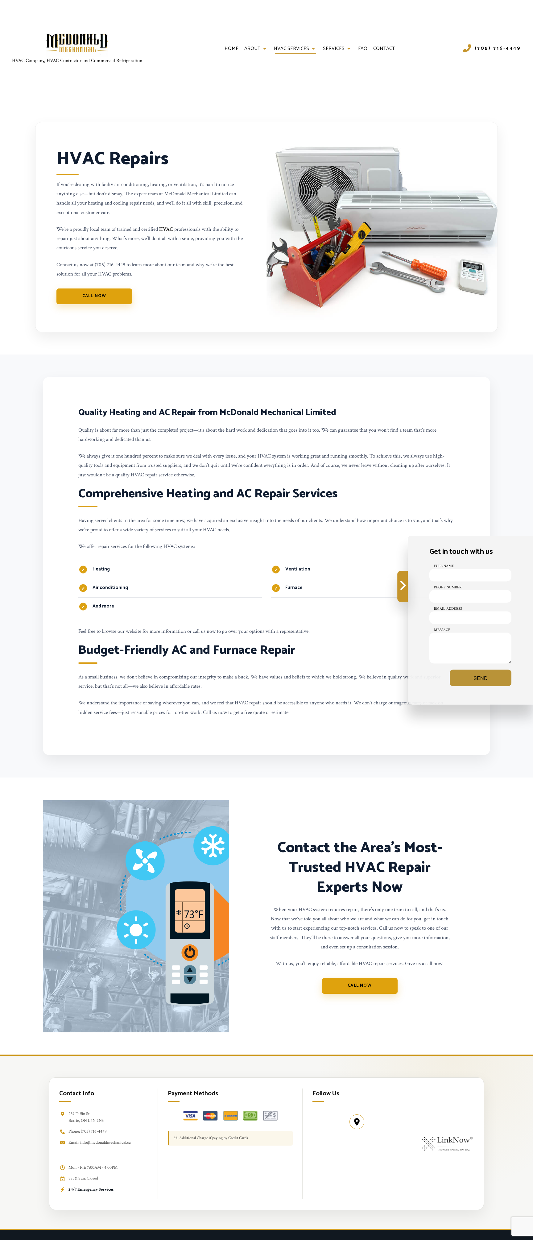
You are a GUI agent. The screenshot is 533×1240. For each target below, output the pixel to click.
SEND (480, 677)
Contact (384, 48)
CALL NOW (94, 296)
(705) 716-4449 (498, 48)
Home (231, 48)
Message (442, 629)
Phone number (448, 587)
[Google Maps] (356, 1121)
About (252, 48)
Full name (444, 565)
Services (334, 48)
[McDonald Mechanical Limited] (77, 45)
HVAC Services (291, 48)
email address (448, 608)
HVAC (166, 229)
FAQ (362, 48)
